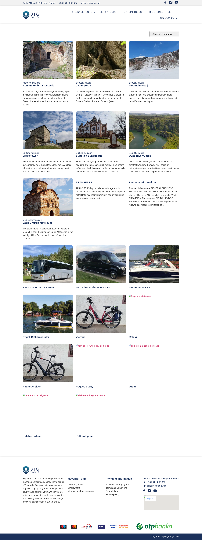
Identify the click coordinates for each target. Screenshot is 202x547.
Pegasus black (32, 386)
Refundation (112, 491)
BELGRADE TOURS (81, 12)
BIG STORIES (156, 12)
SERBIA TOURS (108, 12)
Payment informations (143, 182)
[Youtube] (177, 3)
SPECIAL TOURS (133, 12)
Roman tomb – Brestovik (38, 85)
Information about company (81, 491)
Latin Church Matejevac (37, 222)
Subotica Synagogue (89, 155)
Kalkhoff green (85, 436)
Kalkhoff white (32, 436)
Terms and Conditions (116, 488)
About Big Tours (75, 484)
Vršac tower (30, 155)
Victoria (80, 337)
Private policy (112, 494)
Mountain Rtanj (138, 85)
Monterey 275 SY (139, 287)
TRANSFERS (167, 18)
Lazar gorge (83, 85)
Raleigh (134, 337)
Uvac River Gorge (140, 155)
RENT (171, 12)
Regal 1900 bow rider (36, 337)
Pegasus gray (84, 386)
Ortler (132, 386)
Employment (74, 488)
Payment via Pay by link (117, 484)
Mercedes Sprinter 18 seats (93, 287)
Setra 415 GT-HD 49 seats (39, 287)
